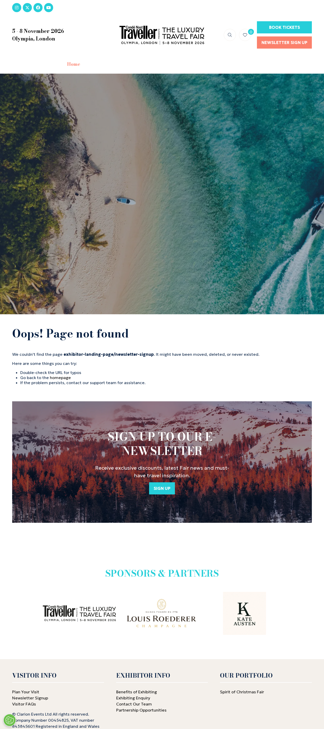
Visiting (98, 64)
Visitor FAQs (24, 703)
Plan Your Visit (25, 691)
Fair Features (175, 64)
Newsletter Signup (30, 697)
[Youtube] (48, 7)
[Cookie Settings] (9, 720)
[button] (230, 35)
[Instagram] (16, 7)
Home (73, 64)
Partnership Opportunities (142, 710)
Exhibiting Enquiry (133, 697)
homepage (60, 377)
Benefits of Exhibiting (136, 691)
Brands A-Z (134, 64)
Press (247, 64)
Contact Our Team (134, 703)
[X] (27, 7)
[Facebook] (38, 7)
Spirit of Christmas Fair (242, 691)
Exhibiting (216, 64)
